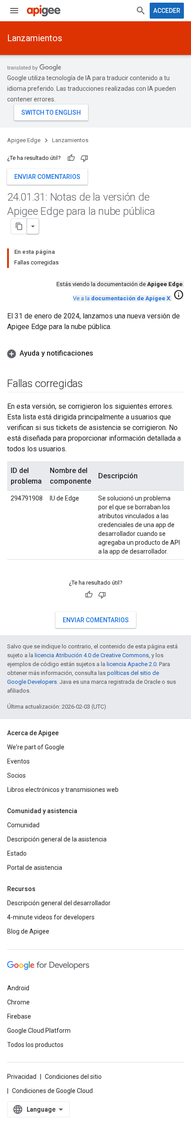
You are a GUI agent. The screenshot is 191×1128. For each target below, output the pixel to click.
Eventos (18, 761)
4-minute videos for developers (51, 917)
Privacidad (21, 1076)
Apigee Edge (23, 140)
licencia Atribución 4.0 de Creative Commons (92, 655)
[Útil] (71, 158)
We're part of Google (35, 747)
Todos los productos (35, 1044)
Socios (16, 775)
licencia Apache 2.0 (131, 664)
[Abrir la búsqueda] (140, 10)
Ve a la (121, 298)
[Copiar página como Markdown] (19, 226)
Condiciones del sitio (73, 1076)
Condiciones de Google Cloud (52, 1090)
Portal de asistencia (34, 867)
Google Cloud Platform (39, 1030)
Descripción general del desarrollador (59, 903)
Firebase (19, 1016)
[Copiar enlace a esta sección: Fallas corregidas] (92, 384)
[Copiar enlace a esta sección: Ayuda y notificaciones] (102, 353)
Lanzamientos (34, 38)
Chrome (18, 1002)
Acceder (166, 10)
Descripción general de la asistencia (57, 839)
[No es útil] (84, 158)
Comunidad (23, 825)
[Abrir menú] (14, 10)
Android (18, 988)
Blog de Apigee (28, 931)
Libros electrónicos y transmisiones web (63, 789)
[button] (95, 353)
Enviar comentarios (47, 176)
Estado (17, 853)
